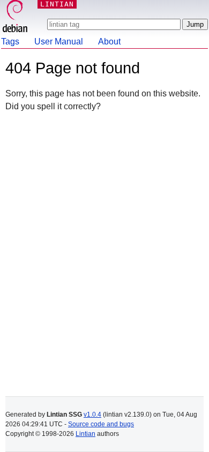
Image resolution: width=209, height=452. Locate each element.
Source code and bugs (101, 424)
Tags (10, 41)
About (109, 41)
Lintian (85, 434)
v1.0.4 (92, 414)
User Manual (58, 41)
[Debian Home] (15, 17)
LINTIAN (57, 4)
